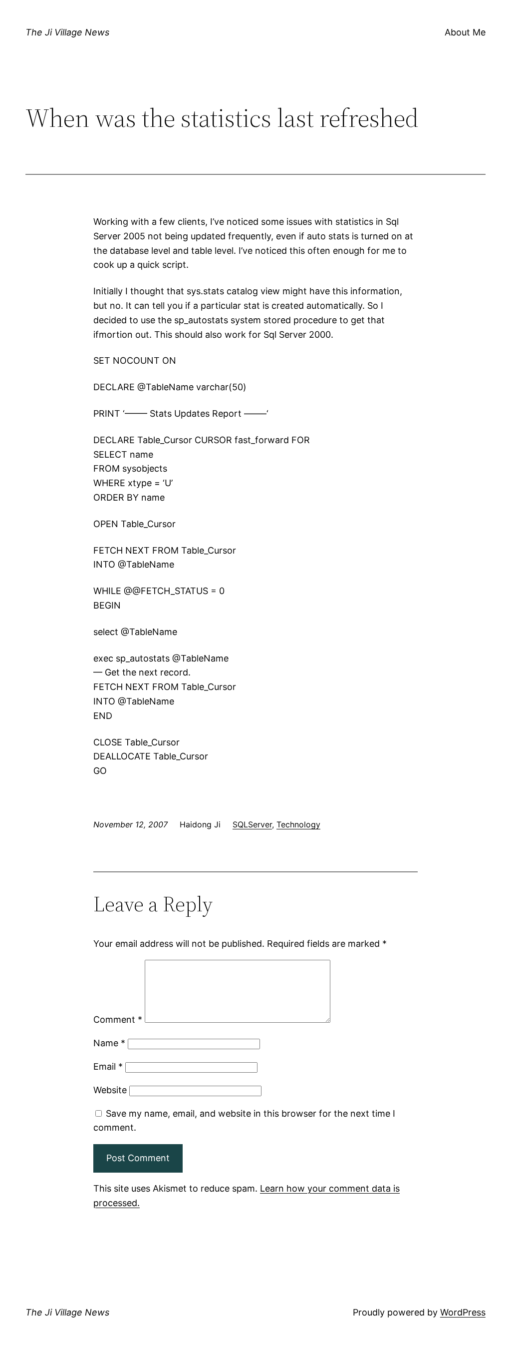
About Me (465, 32)
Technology (298, 824)
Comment (117, 1019)
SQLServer (252, 824)
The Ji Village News (67, 32)
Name (109, 1043)
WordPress (463, 1312)
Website (110, 1090)
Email (108, 1066)
